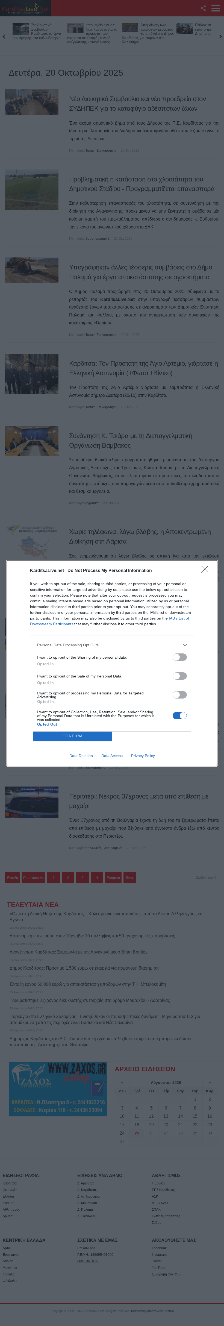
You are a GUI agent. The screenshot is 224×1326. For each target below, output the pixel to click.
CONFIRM (73, 736)
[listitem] (112, 645)
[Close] (206, 571)
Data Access (112, 755)
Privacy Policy (143, 755)
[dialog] (112, 663)
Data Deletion (81, 755)
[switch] (180, 657)
